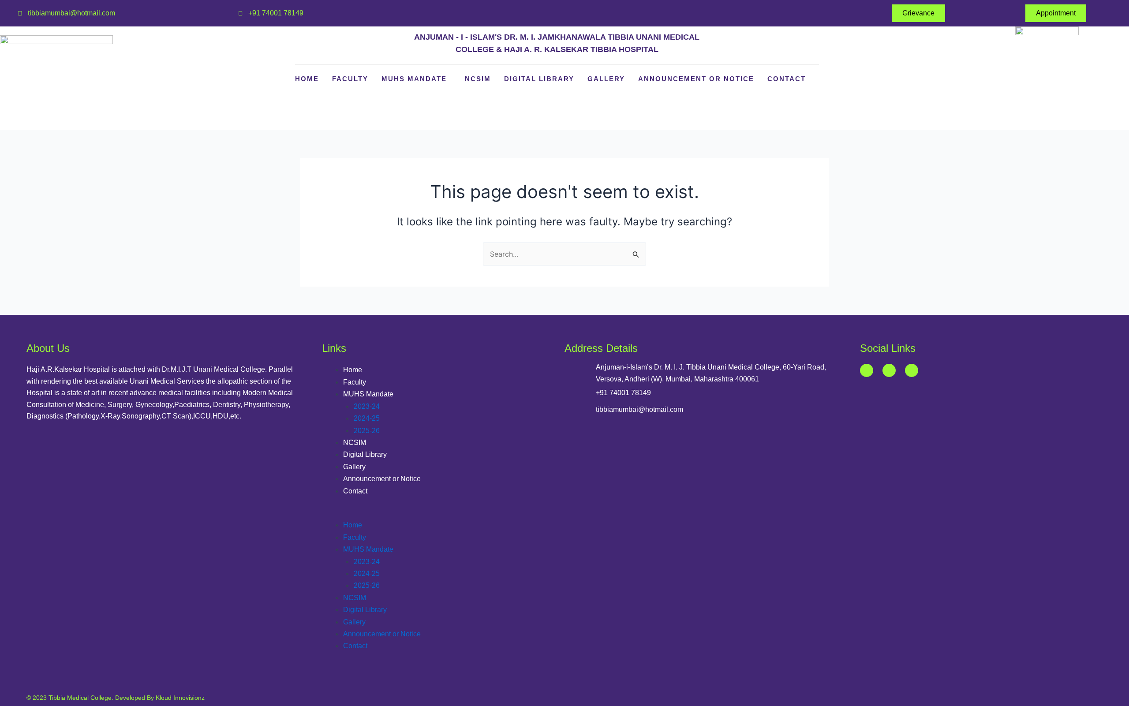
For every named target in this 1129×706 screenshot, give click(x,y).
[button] (443, 513)
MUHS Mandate (414, 78)
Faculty (350, 78)
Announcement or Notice (696, 78)
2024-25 (367, 418)
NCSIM (478, 78)
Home (307, 78)
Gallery (606, 78)
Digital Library (539, 78)
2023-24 (367, 406)
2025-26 (367, 430)
